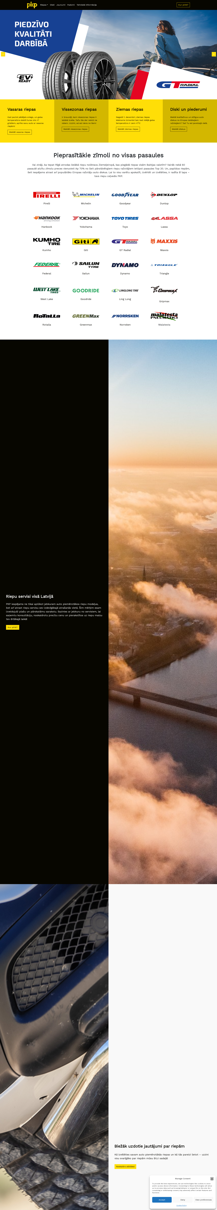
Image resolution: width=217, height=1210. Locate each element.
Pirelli (46, 203)
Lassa (164, 226)
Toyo (125, 226)
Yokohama (86, 226)
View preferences (203, 1200)
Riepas (43, 5)
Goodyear (125, 203)
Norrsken (125, 324)
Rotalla (46, 324)
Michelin (86, 203)
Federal (46, 273)
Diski (52, 5)
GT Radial (125, 250)
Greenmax (86, 324)
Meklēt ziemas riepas (128, 129)
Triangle (164, 273)
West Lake (46, 299)
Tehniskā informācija (87, 5)
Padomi (71, 5)
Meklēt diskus (178, 129)
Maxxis (164, 250)
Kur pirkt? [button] (183, 5)
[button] (212, 1178)
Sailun (86, 273)
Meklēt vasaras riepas (19, 132)
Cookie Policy (181, 1205)
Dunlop (164, 203)
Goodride (85, 299)
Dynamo (125, 273)
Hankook (46, 226)
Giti (86, 250)
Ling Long (125, 299)
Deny (182, 1200)
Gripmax (164, 301)
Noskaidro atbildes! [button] (125, 1166)
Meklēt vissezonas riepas (75, 129)
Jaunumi (61, 5)
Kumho (46, 250)
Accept (162, 1200)
